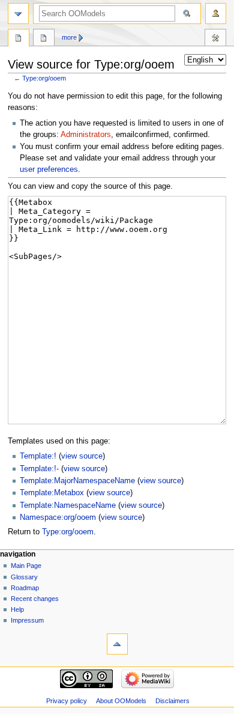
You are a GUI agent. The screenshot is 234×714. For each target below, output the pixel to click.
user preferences (49, 169)
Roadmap (25, 587)
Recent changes (35, 598)
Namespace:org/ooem (58, 517)
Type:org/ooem (44, 78)
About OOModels (121, 700)
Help (17, 609)
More (69, 37)
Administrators (86, 134)
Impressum (27, 620)
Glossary (24, 577)
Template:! (38, 456)
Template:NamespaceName (68, 505)
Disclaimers (172, 700)
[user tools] (215, 13)
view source (82, 456)
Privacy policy (66, 700)
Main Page (26, 565)
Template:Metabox (52, 493)
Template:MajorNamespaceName (77, 481)
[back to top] (117, 643)
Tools (215, 39)
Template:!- (39, 469)
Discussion (44, 39)
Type (18, 39)
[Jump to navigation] (18, 13)
